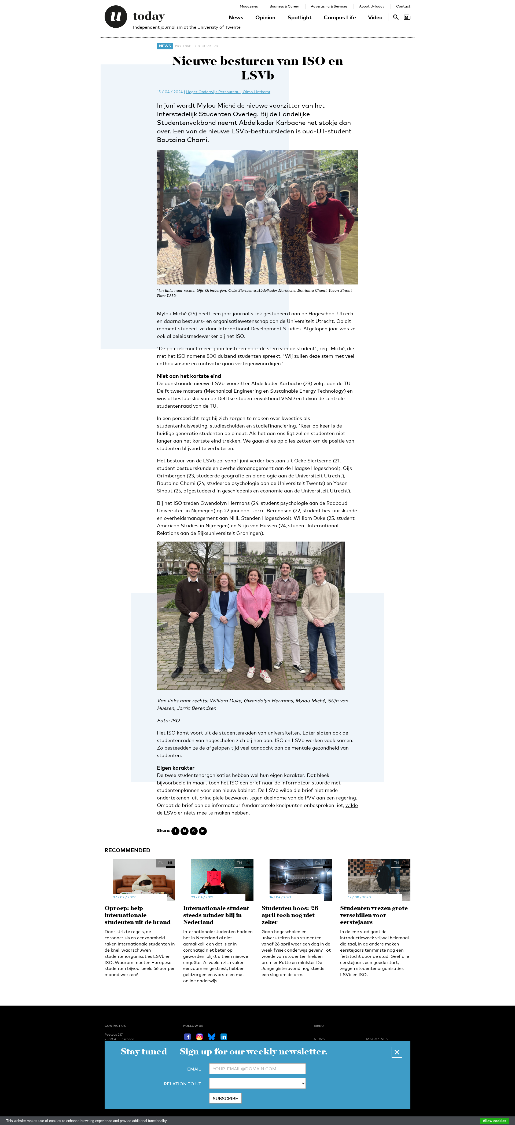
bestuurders (205, 46)
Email (194, 1069)
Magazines (249, 6)
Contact (403, 6)
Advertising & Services (329, 6)
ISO (178, 46)
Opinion (265, 17)
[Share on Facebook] (175, 831)
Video (375, 17)
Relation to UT (182, 1083)
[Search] (407, 17)
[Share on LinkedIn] (203, 831)
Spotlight (300, 17)
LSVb (187, 46)
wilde (351, 805)
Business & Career (284, 6)
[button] (397, 1052)
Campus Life (340, 17)
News (236, 17)
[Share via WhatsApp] (194, 831)
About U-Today (371, 6)
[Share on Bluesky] (185, 831)
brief (255, 783)
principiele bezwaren (224, 798)
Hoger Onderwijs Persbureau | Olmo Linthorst (228, 91)
